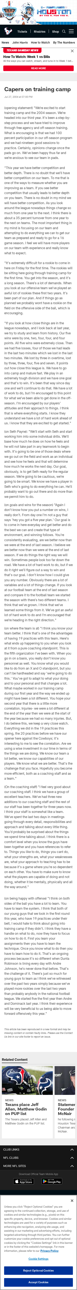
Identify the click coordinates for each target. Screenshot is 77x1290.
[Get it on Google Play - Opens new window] (52, 1183)
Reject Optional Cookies (38, 1270)
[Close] (72, 51)
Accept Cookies (38, 1282)
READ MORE (38, 68)
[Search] (64, 31)
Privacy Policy (49, 1250)
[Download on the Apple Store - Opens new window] (23, 1181)
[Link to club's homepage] (8, 29)
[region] (38, 1242)
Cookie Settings (39, 1258)
